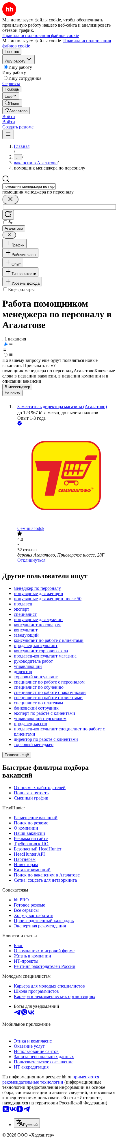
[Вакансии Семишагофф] (65, 476)
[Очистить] (10, 199)
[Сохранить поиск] (8, 215)
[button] (8, 116)
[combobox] (29, 186)
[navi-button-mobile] (8, 134)
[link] (12, 103)
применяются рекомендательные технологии (50, 1079)
